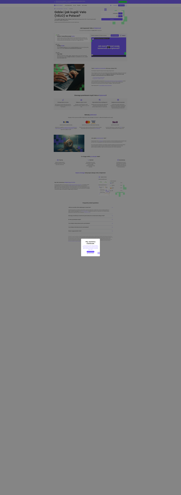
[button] (90, 253)
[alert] (90, 247)
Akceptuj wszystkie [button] (90, 251)
